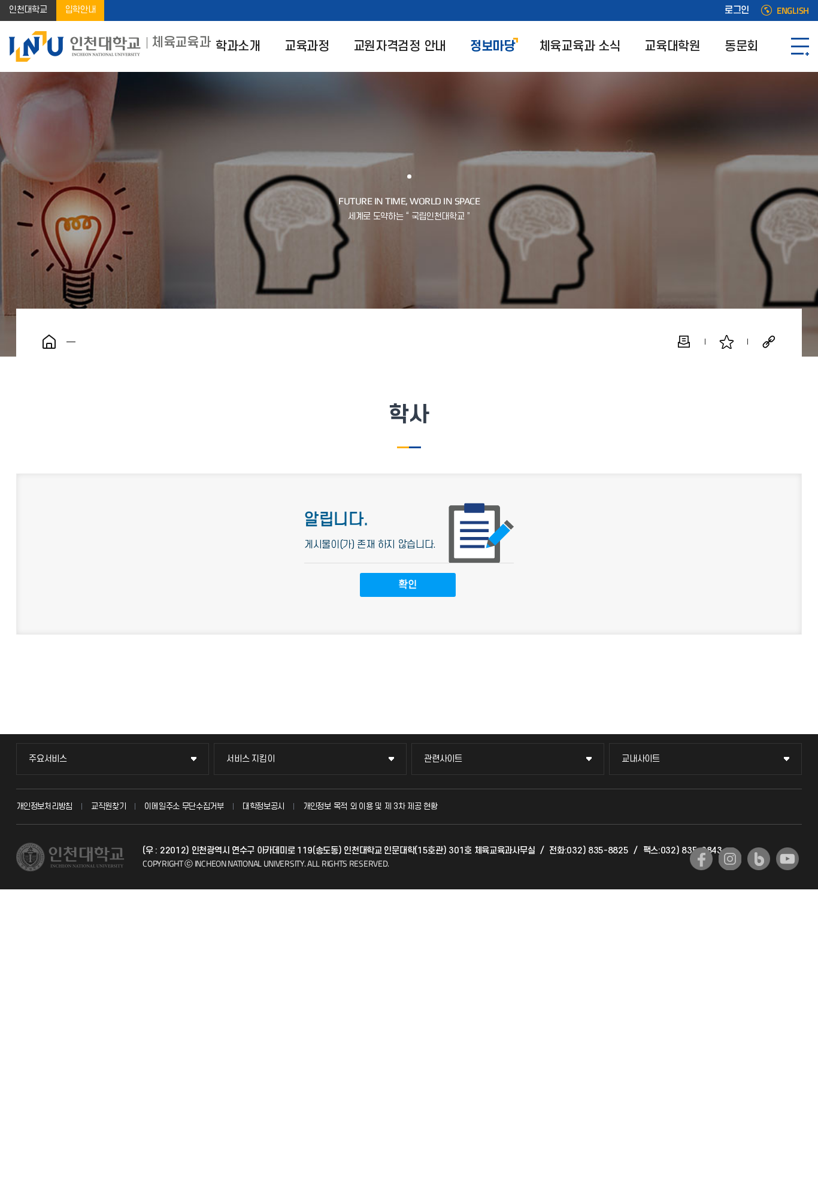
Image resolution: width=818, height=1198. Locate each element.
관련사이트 (443, 759)
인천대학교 (28, 10)
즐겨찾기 (726, 342)
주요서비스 (48, 759)
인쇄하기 (684, 342)
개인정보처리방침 (44, 806)
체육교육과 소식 (580, 46)
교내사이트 (641, 759)
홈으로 (49, 341)
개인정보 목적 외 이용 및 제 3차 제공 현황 (370, 806)
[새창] (701, 858)
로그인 (737, 10)
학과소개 (238, 46)
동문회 (741, 46)
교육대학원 (672, 46)
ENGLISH (793, 10)
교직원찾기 (108, 806)
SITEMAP (800, 46)
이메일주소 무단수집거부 (183, 806)
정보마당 (492, 46)
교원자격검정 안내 (399, 46)
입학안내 (80, 10)
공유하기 (769, 342)
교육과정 (306, 46)
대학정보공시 (263, 806)
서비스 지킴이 (250, 759)
